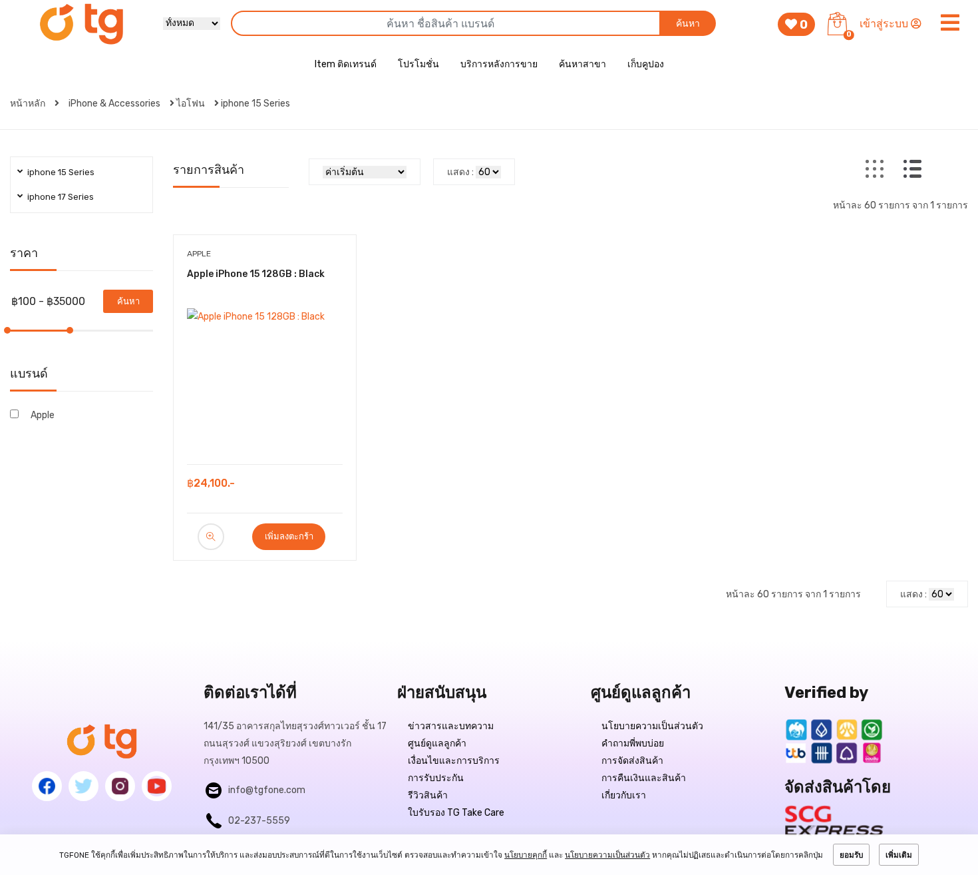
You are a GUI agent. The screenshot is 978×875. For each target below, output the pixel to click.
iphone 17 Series (60, 197)
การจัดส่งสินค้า (632, 760)
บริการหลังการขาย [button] (499, 64)
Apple (43, 415)
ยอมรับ (851, 855)
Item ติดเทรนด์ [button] (346, 64)
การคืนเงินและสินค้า (643, 778)
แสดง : (460, 172)
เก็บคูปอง (645, 64)
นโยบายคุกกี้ (525, 855)
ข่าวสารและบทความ (451, 726)
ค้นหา (688, 23)
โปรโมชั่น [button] (418, 64)
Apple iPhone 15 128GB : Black (256, 274)
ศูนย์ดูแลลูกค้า (437, 743)
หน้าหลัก (28, 103)
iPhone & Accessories (114, 103)
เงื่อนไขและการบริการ (454, 760)
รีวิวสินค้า (428, 795)
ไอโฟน (190, 103)
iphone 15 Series (255, 103)
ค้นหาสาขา (582, 64)
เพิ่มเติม (899, 855)
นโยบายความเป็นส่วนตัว (652, 726)
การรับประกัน (436, 778)
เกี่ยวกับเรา (623, 795)
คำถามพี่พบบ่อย (632, 743)
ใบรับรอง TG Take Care (456, 812)
